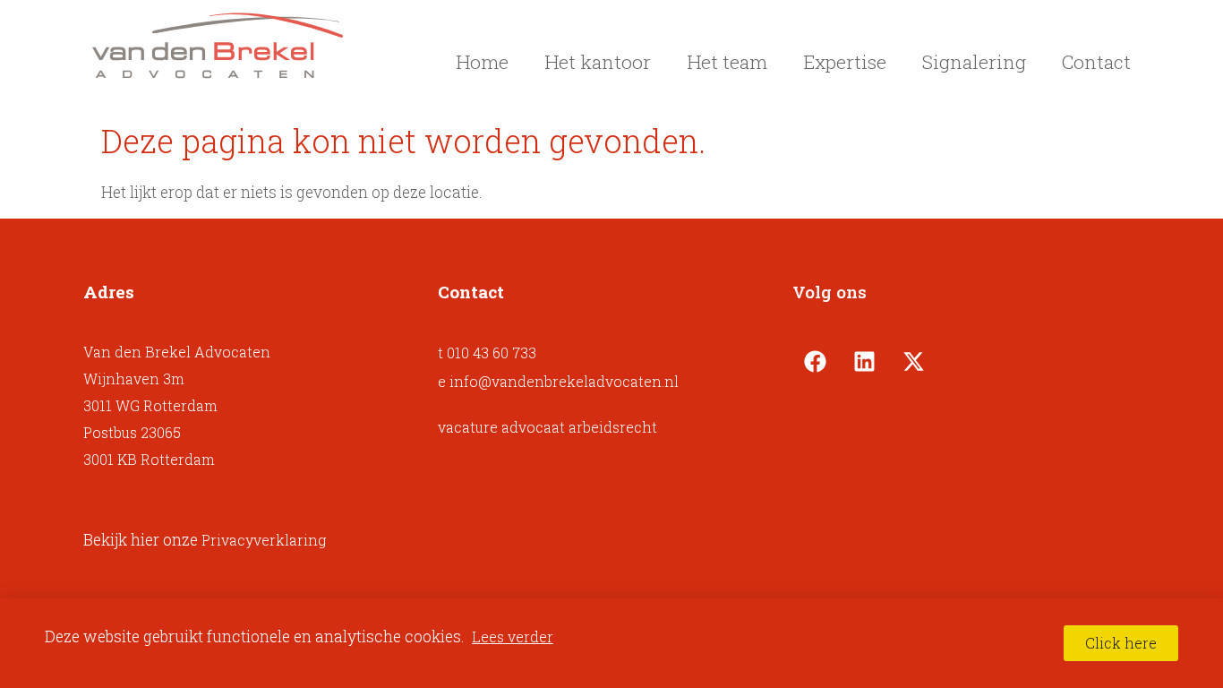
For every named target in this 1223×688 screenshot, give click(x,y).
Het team (727, 61)
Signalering (974, 61)
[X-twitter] (913, 361)
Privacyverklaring (263, 539)
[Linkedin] (864, 361)
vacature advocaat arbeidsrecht (547, 426)
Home (482, 61)
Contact (1096, 61)
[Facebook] (814, 361)
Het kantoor (597, 61)
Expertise (844, 61)
